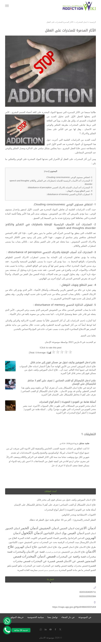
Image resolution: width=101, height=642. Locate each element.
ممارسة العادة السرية (27, 570)
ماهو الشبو (17, 566)
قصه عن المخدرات (32, 566)
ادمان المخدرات (81, 22)
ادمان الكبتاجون (52, 533)
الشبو (49, 538)
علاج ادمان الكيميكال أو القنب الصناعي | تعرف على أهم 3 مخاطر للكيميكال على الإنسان (62, 382)
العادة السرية (24, 538)
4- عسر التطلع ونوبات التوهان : (79, 191)
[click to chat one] (7, 621)
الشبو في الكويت (39, 538)
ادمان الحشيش (49, 528)
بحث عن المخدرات (48, 542)
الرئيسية (93, 22)
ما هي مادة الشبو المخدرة (71, 570)
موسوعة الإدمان (52, 342)
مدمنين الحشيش (43, 570)
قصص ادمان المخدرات (39, 556)
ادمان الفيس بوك (73, 533)
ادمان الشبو (90, 533)
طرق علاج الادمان (87, 547)
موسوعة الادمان (46, 637)
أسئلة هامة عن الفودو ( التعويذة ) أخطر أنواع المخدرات (67, 402)
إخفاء (47, 171)
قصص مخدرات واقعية (77, 566)
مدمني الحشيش (53, 570)
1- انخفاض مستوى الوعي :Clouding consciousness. (69, 177)
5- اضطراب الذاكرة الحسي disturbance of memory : (69, 194)
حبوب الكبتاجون (16, 542)
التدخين (80, 538)
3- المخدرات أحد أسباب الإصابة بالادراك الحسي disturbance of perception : (59, 187)
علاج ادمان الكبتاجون (47, 547)
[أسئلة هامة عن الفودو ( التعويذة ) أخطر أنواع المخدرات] (10, 405)
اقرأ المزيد (65, 373)
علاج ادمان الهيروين (26, 546)
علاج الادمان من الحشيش (73, 552)
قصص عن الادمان (74, 561)
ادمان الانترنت (85, 528)
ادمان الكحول (32, 533)
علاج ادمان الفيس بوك (68, 547)
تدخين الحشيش (31, 542)
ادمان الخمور (12, 528)
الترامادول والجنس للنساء (65, 538)
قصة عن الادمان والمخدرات (29, 551)
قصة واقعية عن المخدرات (71, 556)
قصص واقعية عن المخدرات (54, 566)
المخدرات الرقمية (66, 542)
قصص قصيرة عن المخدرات (47, 561)
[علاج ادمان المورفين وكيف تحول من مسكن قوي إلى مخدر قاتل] (10, 366)
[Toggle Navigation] (7, 6)
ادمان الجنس (67, 528)
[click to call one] (7, 630)
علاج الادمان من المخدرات (53, 552)
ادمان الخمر (29, 528)
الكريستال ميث (82, 542)
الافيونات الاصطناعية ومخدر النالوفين (79, 514)
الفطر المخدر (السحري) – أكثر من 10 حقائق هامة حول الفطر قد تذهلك (62, 520)
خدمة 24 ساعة (21, 630)
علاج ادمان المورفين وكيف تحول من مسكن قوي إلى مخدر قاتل (63, 362)
